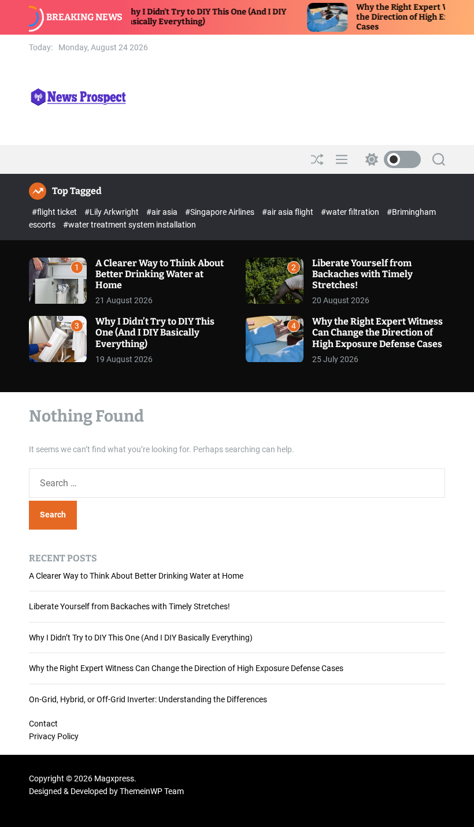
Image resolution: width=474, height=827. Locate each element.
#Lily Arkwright (112, 212)
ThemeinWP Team (152, 791)
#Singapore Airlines (220, 212)
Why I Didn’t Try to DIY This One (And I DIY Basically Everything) (188, 17)
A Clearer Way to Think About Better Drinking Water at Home (159, 274)
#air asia (162, 212)
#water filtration (351, 212)
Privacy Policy (54, 736)
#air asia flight (288, 212)
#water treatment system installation (129, 224)
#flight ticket (55, 212)
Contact (43, 723)
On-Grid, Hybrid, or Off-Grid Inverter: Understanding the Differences (148, 699)
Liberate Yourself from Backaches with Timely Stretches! (362, 274)
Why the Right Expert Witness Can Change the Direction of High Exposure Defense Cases (377, 332)
